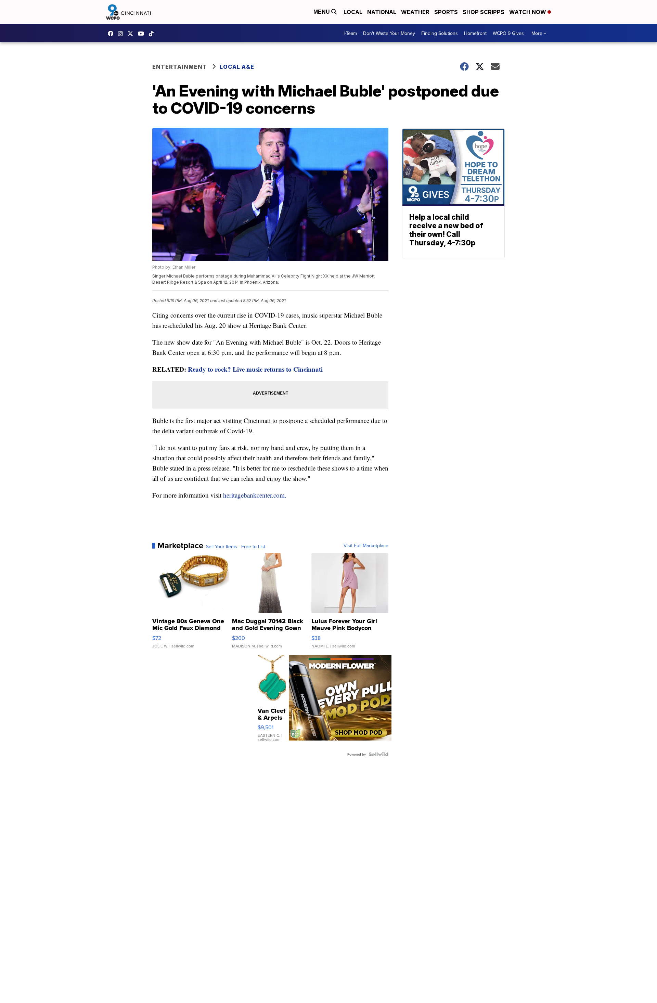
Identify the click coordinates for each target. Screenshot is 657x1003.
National (381, 12)
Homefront (475, 33)
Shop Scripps (483, 12)
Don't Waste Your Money (389, 33)
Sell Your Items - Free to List (235, 546)
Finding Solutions (439, 33)
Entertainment (179, 66)
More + (538, 33)
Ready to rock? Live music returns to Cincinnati (255, 369)
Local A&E (237, 66)
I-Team (350, 33)
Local (353, 12)
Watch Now (528, 12)
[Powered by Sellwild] (378, 754)
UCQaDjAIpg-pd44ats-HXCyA (142, 33)
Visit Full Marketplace (366, 545)
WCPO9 (112, 33)
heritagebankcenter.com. (254, 495)
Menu (322, 12)
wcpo (132, 33)
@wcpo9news (153, 33)
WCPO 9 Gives (508, 33)
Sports (446, 12)
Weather (415, 12)
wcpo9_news (122, 33)
